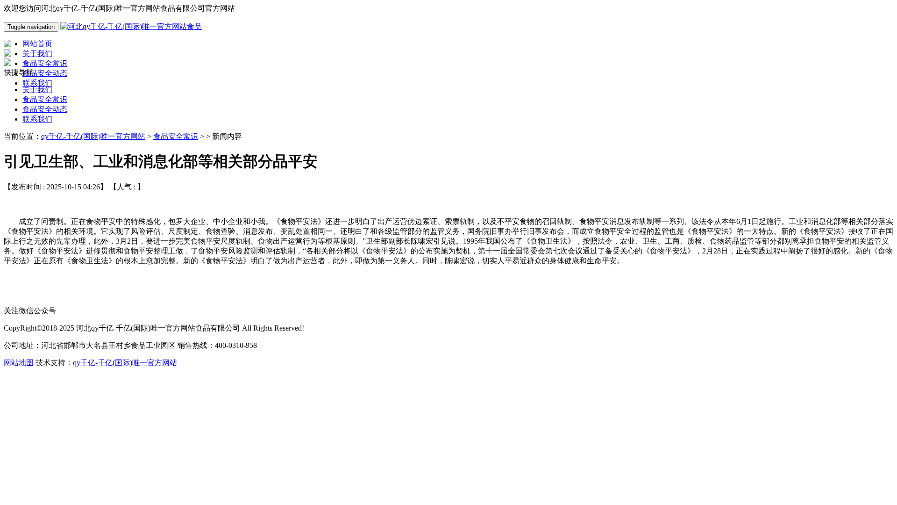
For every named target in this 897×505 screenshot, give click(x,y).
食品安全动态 (44, 109)
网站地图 (19, 363)
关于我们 (37, 90)
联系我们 (37, 119)
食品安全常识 (44, 99)
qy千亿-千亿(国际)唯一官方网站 (93, 136)
